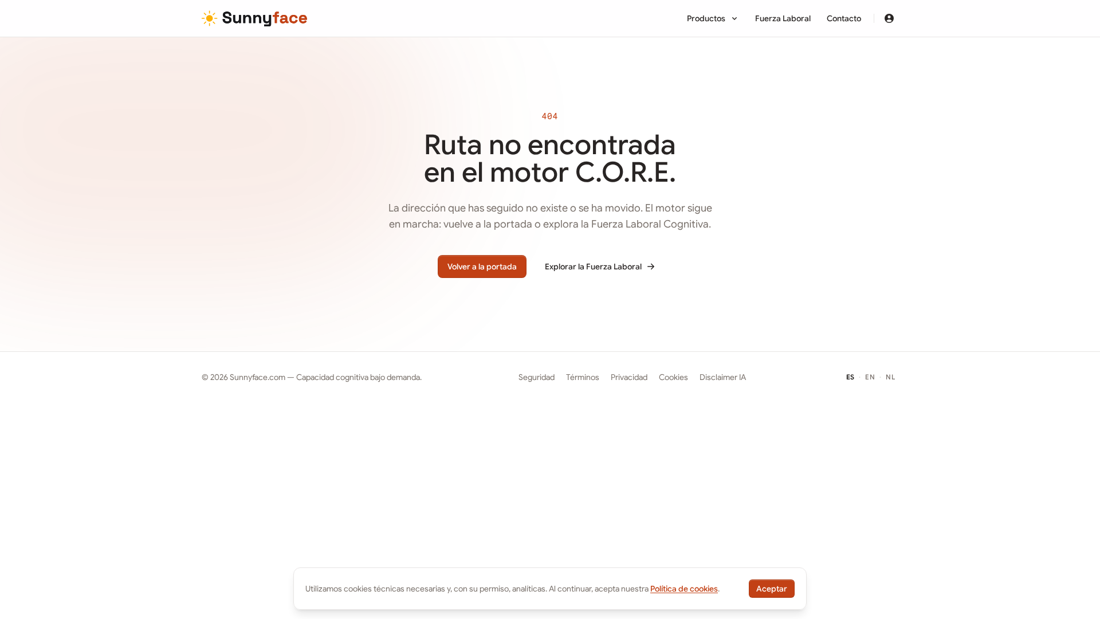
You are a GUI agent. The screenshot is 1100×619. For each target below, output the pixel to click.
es (852, 376)
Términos (582, 377)
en (871, 376)
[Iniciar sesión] (889, 18)
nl (892, 376)
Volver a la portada (482, 266)
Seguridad (536, 377)
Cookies (673, 377)
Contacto (844, 18)
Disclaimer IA (723, 377)
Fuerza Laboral (783, 18)
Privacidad (629, 377)
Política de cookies (684, 588)
